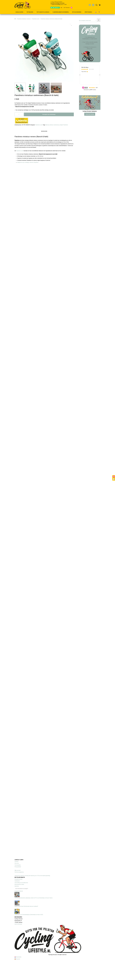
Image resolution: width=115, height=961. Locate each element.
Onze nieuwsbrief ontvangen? (21, 888)
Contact (16, 861)
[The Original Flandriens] (22, 120)
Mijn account (18, 870)
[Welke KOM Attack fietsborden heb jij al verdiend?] (17, 902)
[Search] (96, 5)
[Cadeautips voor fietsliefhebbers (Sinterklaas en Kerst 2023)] (17, 911)
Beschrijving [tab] (44, 131)
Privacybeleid (18, 866)
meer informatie (18, 924)
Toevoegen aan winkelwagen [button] (29, 278)
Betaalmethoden (18, 879)
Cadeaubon (17, 881)
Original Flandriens (64, 125)
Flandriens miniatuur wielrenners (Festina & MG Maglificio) (38, 733)
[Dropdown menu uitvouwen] (24, 12)
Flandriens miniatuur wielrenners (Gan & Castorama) (36, 618)
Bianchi (47, 125)
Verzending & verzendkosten (21, 882)
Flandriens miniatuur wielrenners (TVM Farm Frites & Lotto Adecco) (42, 503)
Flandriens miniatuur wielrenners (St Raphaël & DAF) (36, 273)
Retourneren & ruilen (19, 884)
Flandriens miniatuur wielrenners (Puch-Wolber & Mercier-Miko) (40, 388)
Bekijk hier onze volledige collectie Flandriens (27, 162)
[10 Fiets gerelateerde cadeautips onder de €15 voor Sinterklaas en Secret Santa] (17, 894)
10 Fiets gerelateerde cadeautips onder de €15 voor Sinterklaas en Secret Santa (33, 898)
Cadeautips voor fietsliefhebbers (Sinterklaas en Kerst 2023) (29, 914)
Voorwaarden (18, 865)
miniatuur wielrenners (54, 125)
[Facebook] (90, 5)
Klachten (17, 886)
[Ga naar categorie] (98, 20)
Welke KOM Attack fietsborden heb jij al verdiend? (26, 906)
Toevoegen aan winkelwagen (49, 114)
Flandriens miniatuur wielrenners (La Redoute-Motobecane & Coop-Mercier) (45, 848)
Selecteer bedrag (90, 114)
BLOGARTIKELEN (19, 891)
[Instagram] (93, 5)
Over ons (17, 863)
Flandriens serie (39, 125)
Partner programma (19, 872)
